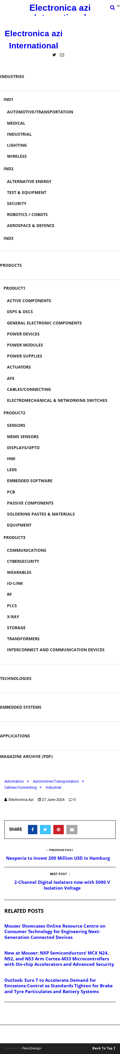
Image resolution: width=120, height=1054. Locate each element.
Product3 (14, 537)
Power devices (23, 334)
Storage (16, 627)
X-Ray (13, 616)
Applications (15, 736)
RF (9, 594)
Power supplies (24, 356)
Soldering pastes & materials (41, 514)
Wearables (19, 572)
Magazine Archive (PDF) (26, 756)
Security (17, 203)
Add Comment (25, 1013)
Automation (14, 781)
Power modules (25, 345)
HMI (11, 458)
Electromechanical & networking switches (57, 400)
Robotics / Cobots (27, 214)
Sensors (16, 425)
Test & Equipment (26, 192)
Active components (29, 300)
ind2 (8, 168)
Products (11, 265)
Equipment (19, 525)
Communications (26, 550)
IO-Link (15, 583)
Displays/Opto (23, 447)
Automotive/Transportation (40, 112)
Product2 (14, 413)
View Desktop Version (62, 1034)
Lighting (17, 145)
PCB (11, 492)
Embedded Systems (20, 707)
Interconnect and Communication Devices (56, 649)
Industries (12, 76)
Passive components (30, 503)
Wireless (17, 156)
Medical (16, 123)
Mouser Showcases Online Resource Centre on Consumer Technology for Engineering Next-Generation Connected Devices (54, 931)
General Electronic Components (44, 323)
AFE (11, 378)
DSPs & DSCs (20, 311)
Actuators (19, 367)
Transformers (23, 638)
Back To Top (102, 1048)
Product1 (14, 288)
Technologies (15, 678)
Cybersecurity (23, 561)
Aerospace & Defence (30, 225)
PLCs (12, 605)
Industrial (19, 134)
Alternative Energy (29, 181)
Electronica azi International (60, 9)
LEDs (12, 469)
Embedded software (29, 480)
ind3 (8, 238)
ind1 (8, 99)
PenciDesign (31, 1048)
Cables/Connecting (29, 389)
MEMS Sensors (23, 436)
